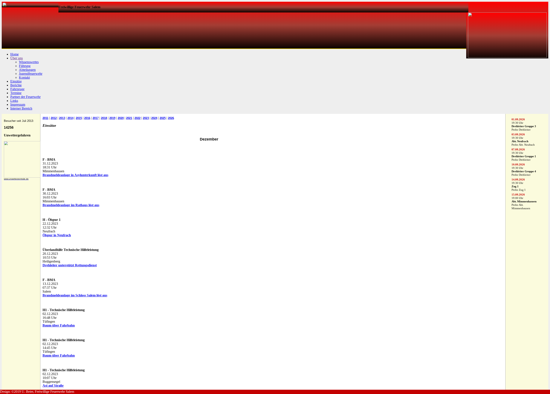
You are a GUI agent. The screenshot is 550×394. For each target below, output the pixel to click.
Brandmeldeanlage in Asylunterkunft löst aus (75, 175)
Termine (15, 93)
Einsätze (16, 81)
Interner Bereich (21, 108)
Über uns (16, 58)
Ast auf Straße (53, 385)
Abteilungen (27, 70)
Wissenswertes (29, 62)
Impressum (17, 104)
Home (14, 54)
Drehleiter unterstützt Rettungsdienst (70, 265)
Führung (25, 66)
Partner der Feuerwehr (25, 97)
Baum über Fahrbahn (59, 325)
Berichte (16, 85)
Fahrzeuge (17, 89)
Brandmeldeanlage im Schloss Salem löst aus (75, 295)
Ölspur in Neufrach (57, 235)
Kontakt (24, 77)
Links (14, 100)
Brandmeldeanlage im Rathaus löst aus (71, 205)
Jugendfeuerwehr (30, 73)
